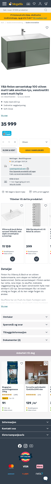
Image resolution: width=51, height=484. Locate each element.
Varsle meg (17, 165)
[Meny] (4, 3)
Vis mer (4, 115)
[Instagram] (25, 446)
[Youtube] (31, 446)
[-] (3, 142)
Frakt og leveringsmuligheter (21, 174)
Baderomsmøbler (32, 22)
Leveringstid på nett (18, 169)
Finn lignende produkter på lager (23, 171)
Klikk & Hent (9, 150)
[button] (45, 9)
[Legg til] (12, 258)
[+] (15, 142)
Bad (2, 22)
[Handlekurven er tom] (46, 4)
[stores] (28, 4)
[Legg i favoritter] (47, 28)
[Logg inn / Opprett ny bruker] (40, 4)
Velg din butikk (15, 184)
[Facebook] (20, 446)
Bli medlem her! (40, 18)
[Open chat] (45, 478)
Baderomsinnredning (15, 22)
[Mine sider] (34, 4)
